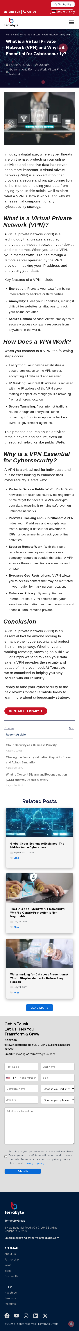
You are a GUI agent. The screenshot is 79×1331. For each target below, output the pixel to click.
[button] (39, 1007)
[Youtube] (16, 1315)
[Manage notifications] (71, 1324)
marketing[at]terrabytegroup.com (29, 1053)
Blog (17, 34)
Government (18, 69)
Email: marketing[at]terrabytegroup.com (31, 1237)
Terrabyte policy (34, 1163)
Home (9, 34)
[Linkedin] (35, 1315)
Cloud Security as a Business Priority (31, 745)
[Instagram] (26, 1315)
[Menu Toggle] (72, 22)
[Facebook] (7, 1315)
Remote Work (37, 69)
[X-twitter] (45, 1315)
